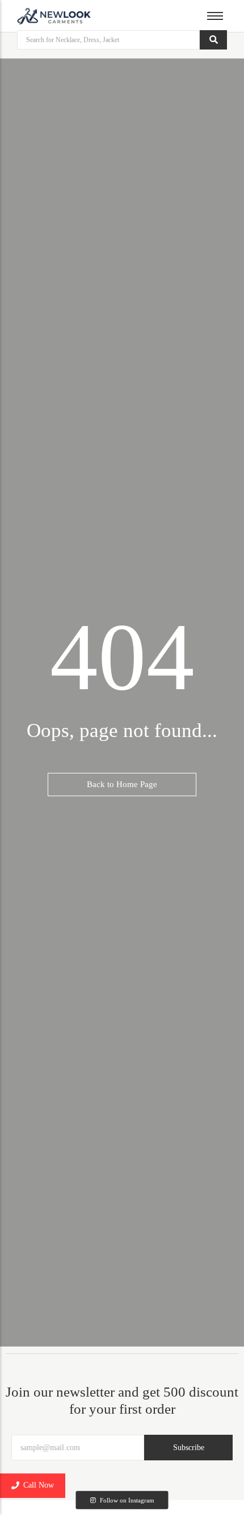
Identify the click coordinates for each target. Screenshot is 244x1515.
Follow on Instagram (126, 1499)
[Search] (213, 40)
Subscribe (188, 1447)
